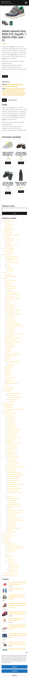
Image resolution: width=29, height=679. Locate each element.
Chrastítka (9, 282)
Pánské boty (10, 530)
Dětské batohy (10, 241)
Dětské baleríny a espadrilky (15, 512)
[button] (26, 652)
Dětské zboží (6, 237)
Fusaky (8, 243)
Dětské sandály (12, 522)
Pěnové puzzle (10, 246)
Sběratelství (8, 274)
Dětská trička (11, 419)
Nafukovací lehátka (14, 567)
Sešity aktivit (11, 365)
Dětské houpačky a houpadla (14, 314)
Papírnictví (7, 359)
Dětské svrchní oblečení (12, 457)
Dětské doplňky (10, 421)
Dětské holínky (11, 516)
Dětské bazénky (10, 252)
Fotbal (9, 558)
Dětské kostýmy (11, 328)
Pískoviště (10, 318)
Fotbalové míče (13, 560)
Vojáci (6, 385)
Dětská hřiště (11, 312)
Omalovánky (11, 363)
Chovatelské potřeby (8, 221)
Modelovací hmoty (11, 346)
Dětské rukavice (12, 425)
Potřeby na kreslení (13, 399)
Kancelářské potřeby (8, 403)
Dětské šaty (11, 451)
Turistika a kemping (11, 550)
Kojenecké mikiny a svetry (14, 480)
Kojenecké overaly (12, 482)
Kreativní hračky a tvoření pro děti (13, 342)
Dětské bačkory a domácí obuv (16, 510)
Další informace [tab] (12, 100)
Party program (8, 367)
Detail (5, 76)
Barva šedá (9, 89)
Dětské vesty (11, 464)
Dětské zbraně (10, 300)
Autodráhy (9, 290)
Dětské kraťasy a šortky (12, 431)
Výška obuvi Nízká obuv (8, 95)
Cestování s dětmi (9, 239)
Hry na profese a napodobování (13, 324)
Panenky (9, 357)
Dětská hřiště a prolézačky (13, 310)
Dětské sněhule (12, 524)
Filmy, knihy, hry (7, 254)
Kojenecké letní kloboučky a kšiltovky (14, 409)
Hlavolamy (10, 260)
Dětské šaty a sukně (12, 449)
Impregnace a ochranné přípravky (16, 548)
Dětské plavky (10, 441)
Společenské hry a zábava (11, 256)
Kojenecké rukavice (13, 486)
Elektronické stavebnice (12, 383)
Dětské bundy (11, 458)
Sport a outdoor (7, 542)
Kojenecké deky (9, 407)
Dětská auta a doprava (10, 286)
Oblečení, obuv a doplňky (8, 86)
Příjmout (14, 667)
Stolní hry (9, 266)
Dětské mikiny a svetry (12, 433)
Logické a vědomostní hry (13, 258)
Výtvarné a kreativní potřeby (13, 393)
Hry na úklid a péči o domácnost (15, 334)
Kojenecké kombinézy (13, 478)
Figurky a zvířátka (9, 306)
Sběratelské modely (11, 276)
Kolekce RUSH (16, 89)
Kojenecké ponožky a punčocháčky (17, 484)
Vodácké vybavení (12, 569)
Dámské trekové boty (13, 504)
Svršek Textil (9, 93)
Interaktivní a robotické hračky (12, 338)
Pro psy (7, 223)
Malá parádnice (10, 336)
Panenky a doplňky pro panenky (13, 353)
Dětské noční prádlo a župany (14, 437)
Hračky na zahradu (9, 308)
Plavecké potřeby (7, 536)
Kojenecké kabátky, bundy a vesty (16, 474)
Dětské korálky (10, 344)
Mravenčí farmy (10, 229)
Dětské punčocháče (13, 447)
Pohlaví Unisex (9, 91)
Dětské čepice (11, 423)
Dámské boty (10, 496)
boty (12, 46)
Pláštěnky (10, 552)
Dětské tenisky (19, 84)
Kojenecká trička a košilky (14, 472)
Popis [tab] (4, 100)
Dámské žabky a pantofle (14, 506)
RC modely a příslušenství (13, 294)
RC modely (10, 296)
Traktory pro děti (11, 377)
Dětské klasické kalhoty (14, 429)
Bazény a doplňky (9, 250)
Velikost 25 (23, 93)
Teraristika (7, 227)
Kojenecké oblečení (8, 405)
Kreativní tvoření (12, 395)
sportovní (13, 54)
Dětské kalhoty (8, 233)
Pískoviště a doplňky (12, 316)
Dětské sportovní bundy (14, 462)
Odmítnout (14, 671)
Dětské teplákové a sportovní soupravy (16, 466)
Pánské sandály (12, 532)
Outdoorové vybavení (10, 544)
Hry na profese (10, 332)
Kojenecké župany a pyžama (15, 492)
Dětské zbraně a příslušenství (12, 298)
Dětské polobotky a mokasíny (15, 520)
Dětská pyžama (12, 439)
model (3, 58)
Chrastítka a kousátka (10, 280)
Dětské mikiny (11, 435)
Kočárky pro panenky (12, 355)
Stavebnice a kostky (10, 381)
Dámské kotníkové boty (14, 498)
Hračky (5, 278)
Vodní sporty (10, 561)
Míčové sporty (10, 556)
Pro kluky (7, 375)
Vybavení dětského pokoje (11, 244)
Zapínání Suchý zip (19, 95)
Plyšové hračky (9, 371)
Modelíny (10, 348)
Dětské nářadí (10, 330)
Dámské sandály (12, 500)
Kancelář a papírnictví (8, 389)
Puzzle (8, 264)
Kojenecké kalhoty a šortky (14, 476)
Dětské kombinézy (12, 460)
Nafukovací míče (11, 304)
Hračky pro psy (10, 225)
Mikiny (6, 540)
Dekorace (9, 369)
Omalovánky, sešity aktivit (13, 361)
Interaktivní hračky (11, 340)
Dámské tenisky (12, 502)
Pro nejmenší (8, 379)
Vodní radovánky (11, 320)
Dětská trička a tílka (11, 417)
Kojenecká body (12, 470)
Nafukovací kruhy (14, 565)
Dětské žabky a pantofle (14, 528)
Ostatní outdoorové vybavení (14, 546)
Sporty (6, 554)
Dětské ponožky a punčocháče (14, 443)
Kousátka (9, 284)
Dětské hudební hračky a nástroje (15, 326)
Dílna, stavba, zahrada (8, 248)
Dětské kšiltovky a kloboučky (12, 235)
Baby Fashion (6, 2)
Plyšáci (8, 373)
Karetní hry (10, 270)
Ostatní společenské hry (13, 262)
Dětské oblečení (7, 231)
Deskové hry (11, 268)
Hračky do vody (12, 322)
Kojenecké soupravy (13, 490)
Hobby (5, 272)
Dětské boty (11, 84)
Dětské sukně (11, 453)
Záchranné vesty (14, 571)
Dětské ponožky (12, 445)
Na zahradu (8, 350)
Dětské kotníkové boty (13, 518)
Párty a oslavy (7, 534)
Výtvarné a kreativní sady (16, 397)
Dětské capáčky (12, 514)
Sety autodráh (11, 292)
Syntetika (16, 93)
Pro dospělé (6, 538)
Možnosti (14, 675)
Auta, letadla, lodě (11, 288)
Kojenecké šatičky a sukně (14, 488)
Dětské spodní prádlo (12, 455)
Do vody (7, 302)
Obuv (16, 86)
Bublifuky (9, 351)
